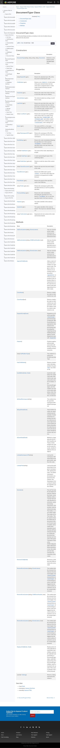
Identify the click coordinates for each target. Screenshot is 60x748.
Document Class (10, 55)
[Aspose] (10, 2)
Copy (53, 43)
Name (18, 126)
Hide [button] (38, 16)
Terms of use (31, 745)
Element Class (9, 66)
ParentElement (21, 171)
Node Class (9, 112)
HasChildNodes (21, 362)
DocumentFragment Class (25, 697)
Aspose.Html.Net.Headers (10, 201)
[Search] (58, 2)
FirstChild (19, 92)
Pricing (47, 732)
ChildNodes (20, 82)
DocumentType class (25, 18)
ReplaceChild (20, 647)
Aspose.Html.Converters (9, 29)
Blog (17, 737)
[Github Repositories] (36, 727)
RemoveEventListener (23, 568)
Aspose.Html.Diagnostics (10, 32)
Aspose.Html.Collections (9, 26)
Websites (33, 737)
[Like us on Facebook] (21, 727)
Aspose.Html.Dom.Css (9, 144)
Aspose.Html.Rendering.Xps (10, 229)
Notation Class (9, 114)
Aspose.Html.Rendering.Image (11, 220)
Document (41, 57)
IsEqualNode (20, 409)
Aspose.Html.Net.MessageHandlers (12, 207)
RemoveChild (20, 559)
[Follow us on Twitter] (24, 727)
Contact (35, 745)
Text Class (8, 133)
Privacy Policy (26, 745)
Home (17, 6)
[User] (54, 2)
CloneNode (20, 292)
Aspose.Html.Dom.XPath (10, 185)
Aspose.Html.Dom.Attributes (10, 138)
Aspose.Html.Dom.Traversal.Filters (12, 179)
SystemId (19, 207)
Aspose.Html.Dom (9, 35)
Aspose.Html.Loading (9, 195)
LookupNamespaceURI (23, 455)
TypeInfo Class (9, 135)
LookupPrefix (20, 465)
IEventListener (34, 229)
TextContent (23, 214)
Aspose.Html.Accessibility (10, 17)
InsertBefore (20, 373)
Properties (23, 23)
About (47, 737)
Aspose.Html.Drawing (9, 188)
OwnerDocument (24, 166)
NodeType (24, 156)
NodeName (25, 150)
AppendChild (20, 261)
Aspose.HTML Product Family (27, 6)
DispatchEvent (21, 313)
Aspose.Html (8, 14)
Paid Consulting (4, 737)
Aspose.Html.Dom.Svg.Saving (11, 172)
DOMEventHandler (35, 240)
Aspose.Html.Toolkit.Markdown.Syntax (13, 242)
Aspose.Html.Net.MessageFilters (11, 204)
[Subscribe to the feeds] (39, 727)
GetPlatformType (24, 353)
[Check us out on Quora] (33, 727)
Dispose (19, 341)
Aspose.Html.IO (8, 192)
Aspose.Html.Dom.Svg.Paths (10, 169)
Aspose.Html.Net (9, 197)
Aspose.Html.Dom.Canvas (10, 141)
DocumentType (21, 57)
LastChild (19, 103)
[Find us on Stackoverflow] (30, 727)
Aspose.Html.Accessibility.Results (11, 20)
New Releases (34, 732)
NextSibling (20, 140)
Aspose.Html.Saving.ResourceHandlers (13, 235)
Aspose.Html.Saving (8, 232)
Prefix (21, 186)
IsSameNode (20, 437)
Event (26, 313)
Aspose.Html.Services (9, 238)
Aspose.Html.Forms (9, 190)
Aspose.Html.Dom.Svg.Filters (11, 166)
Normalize (19, 490)
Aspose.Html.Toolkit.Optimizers (11, 257)
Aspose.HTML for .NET (40, 6)
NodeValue (23, 161)
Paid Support (49, 735)
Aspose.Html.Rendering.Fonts (11, 216)
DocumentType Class (22, 8)
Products (18, 732)
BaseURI (22, 77)
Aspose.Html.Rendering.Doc (10, 213)
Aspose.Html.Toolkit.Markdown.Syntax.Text (14, 254)
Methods (22, 25)
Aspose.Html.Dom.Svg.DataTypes (12, 160)
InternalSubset (21, 98)
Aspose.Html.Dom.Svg (9, 154)
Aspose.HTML (28, 690)
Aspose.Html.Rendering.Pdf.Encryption (13, 226)
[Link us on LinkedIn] (27, 727)
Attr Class (8, 37)
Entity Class (9, 68)
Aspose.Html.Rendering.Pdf (10, 223)
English (50, 2)
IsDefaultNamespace (22, 399)
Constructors (23, 21)
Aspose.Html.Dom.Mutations (10, 150)
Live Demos (19, 735)
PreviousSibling (21, 193)
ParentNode (20, 180)
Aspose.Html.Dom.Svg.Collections (12, 157)
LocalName (23, 113)
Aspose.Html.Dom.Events (10, 147)
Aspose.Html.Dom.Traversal (10, 176)
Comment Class (10, 46)
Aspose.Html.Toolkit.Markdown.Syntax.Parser (14, 248)
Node (25, 261)
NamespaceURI (24, 133)
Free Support (34, 735)
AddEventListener (21, 229)
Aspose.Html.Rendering (9, 210)
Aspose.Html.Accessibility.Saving (11, 23)
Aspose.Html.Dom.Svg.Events (11, 163)
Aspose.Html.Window (9, 260)
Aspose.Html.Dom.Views (9, 182)
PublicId (19, 201)
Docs (2, 735)
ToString (24, 674)
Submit (32, 715)
